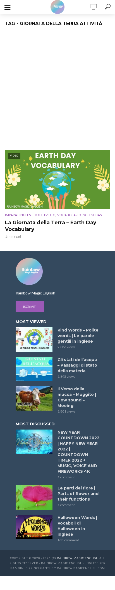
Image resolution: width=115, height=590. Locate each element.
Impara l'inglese (19, 215)
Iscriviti (30, 306)
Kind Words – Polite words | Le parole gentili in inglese (78, 336)
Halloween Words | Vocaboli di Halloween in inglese (77, 526)
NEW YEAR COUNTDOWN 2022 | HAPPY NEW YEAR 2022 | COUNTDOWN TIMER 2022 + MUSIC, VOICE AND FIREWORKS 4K (78, 452)
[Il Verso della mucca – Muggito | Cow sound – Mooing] (34, 398)
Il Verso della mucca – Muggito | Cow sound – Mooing (77, 397)
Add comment (68, 540)
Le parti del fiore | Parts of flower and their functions (78, 494)
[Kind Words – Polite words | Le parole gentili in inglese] (34, 339)
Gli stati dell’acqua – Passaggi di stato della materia (77, 365)
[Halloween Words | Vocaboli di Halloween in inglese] (34, 527)
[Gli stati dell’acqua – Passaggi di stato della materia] (34, 369)
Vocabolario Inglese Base (80, 215)
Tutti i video (45, 215)
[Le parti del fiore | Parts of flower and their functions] (34, 497)
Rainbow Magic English (78, 558)
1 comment (66, 477)
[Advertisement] (57, 89)
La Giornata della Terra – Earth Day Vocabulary (50, 226)
